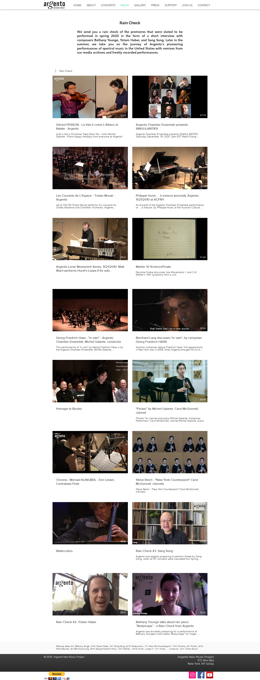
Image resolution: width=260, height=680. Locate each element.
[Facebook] (201, 675)
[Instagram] (192, 675)
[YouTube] (209, 675)
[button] (63, 71)
